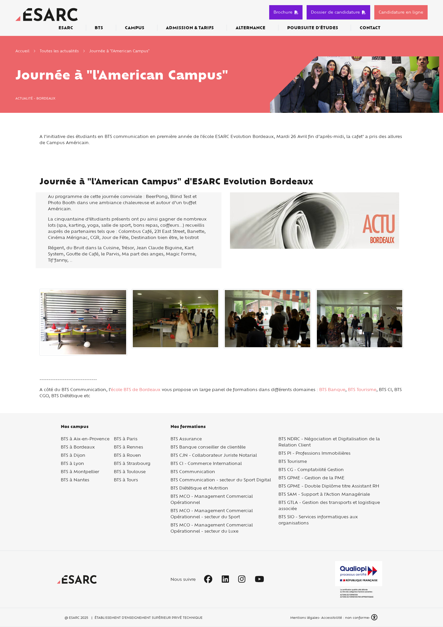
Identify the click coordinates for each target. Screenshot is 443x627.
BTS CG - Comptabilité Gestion (311, 469)
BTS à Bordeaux (78, 447)
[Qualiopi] (358, 579)
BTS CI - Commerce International (206, 463)
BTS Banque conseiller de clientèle (208, 447)
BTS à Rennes (128, 447)
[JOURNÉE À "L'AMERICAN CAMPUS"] (83, 321)
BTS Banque (332, 389)
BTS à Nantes (75, 479)
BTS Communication (192, 471)
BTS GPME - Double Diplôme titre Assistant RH (328, 486)
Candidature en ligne (401, 12)
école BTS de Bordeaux (135, 389)
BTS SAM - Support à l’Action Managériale (324, 494)
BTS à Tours (126, 479)
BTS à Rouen (127, 455)
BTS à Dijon (73, 455)
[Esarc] (46, 13)
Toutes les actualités (59, 50)
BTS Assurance (186, 438)
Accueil (22, 50)
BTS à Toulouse (130, 471)
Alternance (250, 28)
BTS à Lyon (72, 463)
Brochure (283, 12)
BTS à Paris (125, 438)
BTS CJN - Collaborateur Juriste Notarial (213, 455)
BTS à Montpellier (80, 471)
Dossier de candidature (335, 12)
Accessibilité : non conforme (345, 617)
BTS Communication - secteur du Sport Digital (220, 479)
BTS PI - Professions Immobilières (314, 453)
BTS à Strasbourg (132, 463)
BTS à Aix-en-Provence (85, 438)
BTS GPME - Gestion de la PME (311, 477)
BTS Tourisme (361, 389)
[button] (374, 617)
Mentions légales (304, 617)
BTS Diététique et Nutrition (199, 488)
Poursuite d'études (312, 28)
